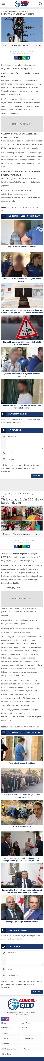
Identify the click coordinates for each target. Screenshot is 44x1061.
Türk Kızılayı (34, 727)
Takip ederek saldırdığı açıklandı (22, 763)
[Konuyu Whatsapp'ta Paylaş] (24, 58)
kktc (3, 211)
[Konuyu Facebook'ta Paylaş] (16, 58)
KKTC (10, 11)
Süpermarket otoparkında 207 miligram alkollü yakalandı (22, 279)
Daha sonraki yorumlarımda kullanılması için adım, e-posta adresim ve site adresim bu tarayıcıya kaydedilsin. (21, 468)
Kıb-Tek (35, 208)
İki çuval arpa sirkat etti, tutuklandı (22, 247)
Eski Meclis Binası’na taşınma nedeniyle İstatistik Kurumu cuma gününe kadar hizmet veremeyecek (22, 311)
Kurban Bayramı (21, 727)
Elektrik (13, 208)
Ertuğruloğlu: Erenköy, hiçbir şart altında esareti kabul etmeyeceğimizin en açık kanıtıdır (22, 891)
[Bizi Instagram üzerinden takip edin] (7, 1019)
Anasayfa (4, 11)
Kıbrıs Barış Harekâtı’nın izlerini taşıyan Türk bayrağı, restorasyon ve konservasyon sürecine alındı (22, 860)
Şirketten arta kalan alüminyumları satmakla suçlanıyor (22, 375)
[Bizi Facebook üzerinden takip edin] (3, 1019)
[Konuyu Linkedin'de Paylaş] (28, 58)
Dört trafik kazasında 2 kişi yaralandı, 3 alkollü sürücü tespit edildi (22, 343)
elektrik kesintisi (24, 208)
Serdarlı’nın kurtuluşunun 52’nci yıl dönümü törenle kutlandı (22, 796)
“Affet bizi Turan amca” (22, 826)
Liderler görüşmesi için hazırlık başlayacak (22, 922)
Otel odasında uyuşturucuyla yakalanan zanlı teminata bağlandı (22, 406)
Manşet (10, 494)
